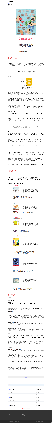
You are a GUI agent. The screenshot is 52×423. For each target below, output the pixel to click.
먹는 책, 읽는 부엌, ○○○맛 (12, 405)
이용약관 (36, 421)
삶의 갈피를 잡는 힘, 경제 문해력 (14, 384)
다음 (28, 408)
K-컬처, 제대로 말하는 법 (12, 392)
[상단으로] (51, 422)
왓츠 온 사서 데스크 (11, 397)
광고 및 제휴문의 (39, 421)
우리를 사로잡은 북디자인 (12, 389)
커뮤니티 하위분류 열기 (21, 1)
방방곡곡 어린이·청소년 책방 (12, 402)
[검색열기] (42, 1)
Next (43, 411)
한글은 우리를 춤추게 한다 (12, 400)
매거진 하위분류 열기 (15, 1)
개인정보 (34, 421)
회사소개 (32, 421)
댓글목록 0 (26, 377)
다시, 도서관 (11, 394)
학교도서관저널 (10, 5)
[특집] (10, 384)
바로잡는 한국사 (11, 386)
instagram (42, 421)
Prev (42, 411)
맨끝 (30, 408)
